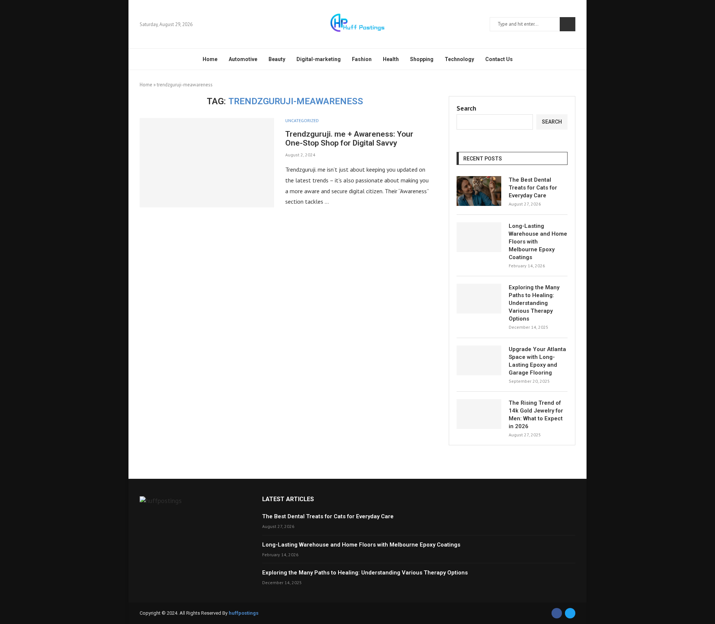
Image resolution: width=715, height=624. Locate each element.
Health (391, 59)
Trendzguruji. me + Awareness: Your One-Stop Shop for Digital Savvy (349, 138)
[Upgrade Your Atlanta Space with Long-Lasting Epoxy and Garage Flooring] (479, 360)
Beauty (276, 59)
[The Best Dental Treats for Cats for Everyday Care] (479, 191)
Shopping (421, 59)
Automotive (243, 59)
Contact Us (499, 59)
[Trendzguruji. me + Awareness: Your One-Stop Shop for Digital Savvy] (207, 162)
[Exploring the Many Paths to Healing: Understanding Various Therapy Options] (479, 298)
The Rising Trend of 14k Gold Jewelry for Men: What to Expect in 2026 (536, 414)
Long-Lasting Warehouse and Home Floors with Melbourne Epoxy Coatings (538, 242)
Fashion (362, 59)
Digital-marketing (318, 59)
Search (567, 24)
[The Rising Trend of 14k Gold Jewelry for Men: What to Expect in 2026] (479, 414)
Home (210, 59)
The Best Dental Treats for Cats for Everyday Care (533, 187)
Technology (459, 59)
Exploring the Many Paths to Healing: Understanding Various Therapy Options (534, 303)
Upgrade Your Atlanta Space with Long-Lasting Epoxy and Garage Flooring (537, 361)
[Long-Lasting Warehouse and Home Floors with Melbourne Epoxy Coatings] (479, 237)
